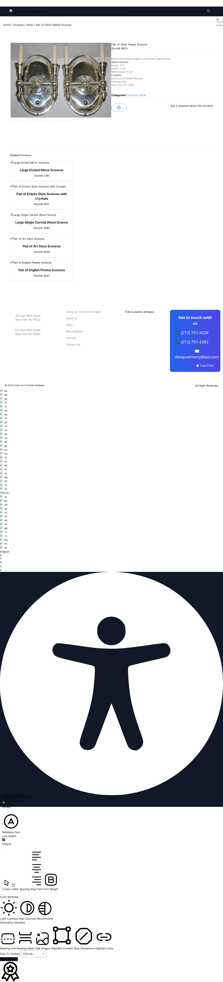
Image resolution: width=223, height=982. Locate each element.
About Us (143, 11)
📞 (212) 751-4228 (191, 332)
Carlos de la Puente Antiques (83, 311)
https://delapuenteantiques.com (28, 344)
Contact (202, 11)
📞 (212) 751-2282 (191, 341)
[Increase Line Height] (3, 839)
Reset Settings (9, 959)
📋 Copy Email (204, 365)
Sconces (18, 24)
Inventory (155, 11)
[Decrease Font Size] (3, 811)
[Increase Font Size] (3, 802)
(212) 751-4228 (31, 3)
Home (134, 11)
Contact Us (73, 344)
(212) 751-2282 (58, 3)
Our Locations (177, 11)
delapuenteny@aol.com (28, 350)
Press (165, 11)
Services (191, 11)
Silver (29, 24)
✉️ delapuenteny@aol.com (197, 353)
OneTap (20, 801)
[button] (11, 823)
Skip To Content (10, 953)
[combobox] (4, 480)
